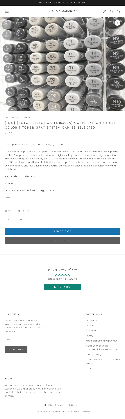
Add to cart (62, 231)
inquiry (89, 335)
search (90, 325)
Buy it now (62, 240)
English (73, 405)
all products (92, 330)
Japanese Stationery (17, 117)
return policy (93, 368)
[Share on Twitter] (19, 211)
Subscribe (16, 349)
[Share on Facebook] (15, 211)
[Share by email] (28, 211)
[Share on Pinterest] (23, 211)
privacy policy (93, 354)
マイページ (91, 320)
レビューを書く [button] (62, 287)
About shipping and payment (102, 340)
